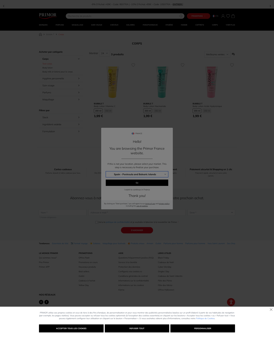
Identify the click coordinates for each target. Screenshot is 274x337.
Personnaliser (202, 328)
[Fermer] (271, 309)
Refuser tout (136, 328)
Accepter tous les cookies (71, 328)
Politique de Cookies (205, 318)
